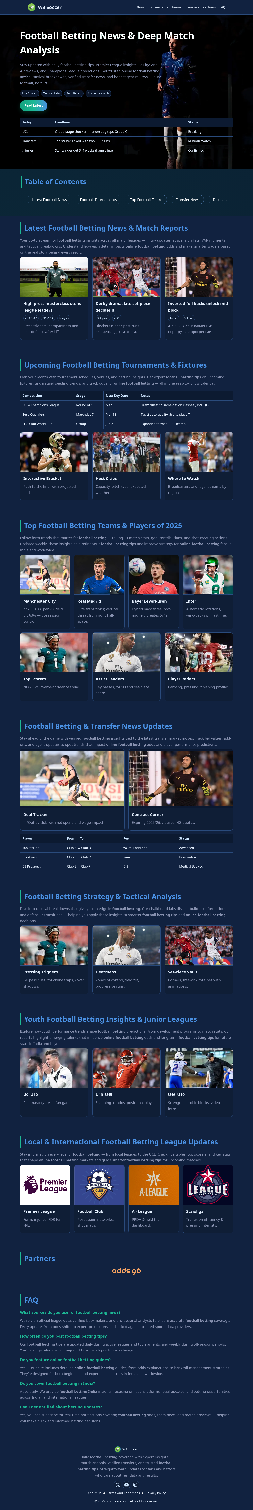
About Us (94, 1493)
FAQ (222, 7)
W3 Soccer (50, 7)
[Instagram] (135, 1484)
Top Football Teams (146, 199)
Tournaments (158, 7)
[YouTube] (126, 1484)
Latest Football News (49, 199)
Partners (209, 7)
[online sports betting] (126, 1271)
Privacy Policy (155, 1493)
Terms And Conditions (123, 1493)
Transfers (192, 7)
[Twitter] (117, 1484)
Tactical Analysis (226, 199)
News (140, 7)
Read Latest (33, 105)
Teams (176, 7)
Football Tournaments (98, 199)
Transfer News (188, 199)
